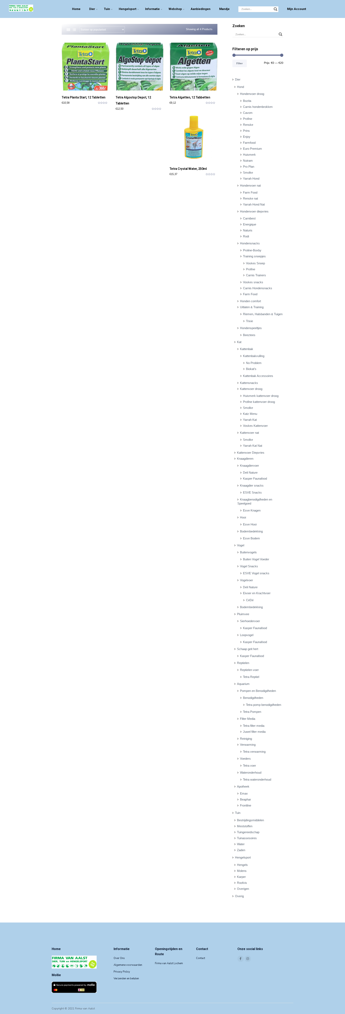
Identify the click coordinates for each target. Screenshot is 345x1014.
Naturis (247, 230)
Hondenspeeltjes (251, 328)
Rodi (246, 236)
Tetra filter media (253, 725)
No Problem (254, 363)
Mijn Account (296, 9)
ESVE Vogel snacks (256, 573)
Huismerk (249, 154)
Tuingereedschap (248, 832)
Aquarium (243, 684)
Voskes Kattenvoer (255, 425)
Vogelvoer (246, 580)
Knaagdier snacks (252, 485)
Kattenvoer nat (249, 432)
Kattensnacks (249, 383)
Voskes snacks (253, 282)
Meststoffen (244, 826)
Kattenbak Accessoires (258, 376)
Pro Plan (248, 166)
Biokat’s (251, 369)
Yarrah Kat (250, 419)
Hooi (243, 517)
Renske (248, 124)
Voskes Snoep (255, 263)
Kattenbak (246, 349)
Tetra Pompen (252, 711)
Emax (244, 793)
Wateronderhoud (250, 772)
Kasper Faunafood (255, 478)
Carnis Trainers (256, 275)
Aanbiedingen (200, 9)
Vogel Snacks (249, 566)
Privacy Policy (122, 972)
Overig (239, 896)
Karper (241, 876)
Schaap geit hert (247, 649)
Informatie (152, 9)
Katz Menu (250, 413)
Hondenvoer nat (250, 185)
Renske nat (250, 198)
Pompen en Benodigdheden (258, 690)
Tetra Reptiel (251, 677)
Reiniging (246, 738)
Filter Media (247, 718)
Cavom (248, 112)
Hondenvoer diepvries (254, 211)
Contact (200, 958)
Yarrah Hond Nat (254, 204)
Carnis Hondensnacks (257, 288)
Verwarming (248, 744)
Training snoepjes (254, 256)
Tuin (107, 9)
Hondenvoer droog (252, 93)
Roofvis (242, 882)
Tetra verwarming (254, 751)
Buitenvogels (248, 552)
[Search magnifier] (275, 9)
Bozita (247, 100)
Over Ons (119, 958)
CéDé (250, 600)
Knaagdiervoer (249, 465)
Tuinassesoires (247, 838)
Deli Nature (250, 472)
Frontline (245, 805)
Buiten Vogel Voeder (256, 559)
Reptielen (243, 663)
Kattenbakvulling (253, 356)
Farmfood (249, 142)
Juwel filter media (254, 731)
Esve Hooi (250, 524)
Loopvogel (246, 635)
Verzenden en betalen (126, 978)
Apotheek (243, 786)
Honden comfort (250, 301)
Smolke (248, 172)
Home (76, 9)
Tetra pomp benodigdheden (263, 704)
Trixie (249, 321)
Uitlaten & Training (252, 307)
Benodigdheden (253, 697)
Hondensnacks (250, 243)
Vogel (240, 545)
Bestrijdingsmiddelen (250, 820)
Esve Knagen (252, 510)
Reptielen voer (249, 670)
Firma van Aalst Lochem (169, 963)
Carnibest (249, 218)
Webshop (175, 9)
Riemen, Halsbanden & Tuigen (263, 314)
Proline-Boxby (252, 250)
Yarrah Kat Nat (252, 445)
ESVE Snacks (252, 492)
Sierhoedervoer (250, 621)
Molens (242, 870)
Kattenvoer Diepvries (250, 452)
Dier (92, 9)
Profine (247, 118)
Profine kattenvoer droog (259, 401)
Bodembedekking (251, 531)
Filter (239, 63)
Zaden (241, 850)
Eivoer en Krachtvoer (257, 593)
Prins (246, 130)
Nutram (248, 160)
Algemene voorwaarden (128, 965)
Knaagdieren (245, 458)
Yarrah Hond (251, 178)
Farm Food (250, 192)
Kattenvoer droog (251, 388)
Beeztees (249, 335)
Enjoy (246, 136)
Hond (240, 87)
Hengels (242, 864)
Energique (249, 224)
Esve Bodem (251, 538)
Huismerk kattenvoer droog (261, 395)
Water (241, 844)
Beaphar (245, 799)
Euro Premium (252, 148)
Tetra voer (249, 765)
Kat (239, 342)
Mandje (224, 9)
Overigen (243, 888)
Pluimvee (243, 614)
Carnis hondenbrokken (258, 106)
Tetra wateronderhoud (257, 779)
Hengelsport (127, 9)
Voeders (245, 758)
